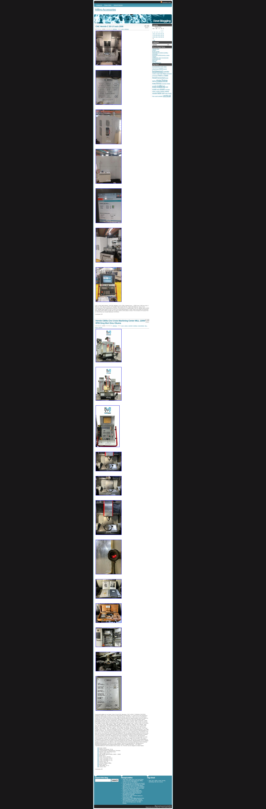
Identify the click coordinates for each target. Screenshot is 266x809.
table (159, 93)
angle (162, 66)
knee (166, 78)
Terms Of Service (118, 5)
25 (154, 37)
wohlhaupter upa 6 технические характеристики (160, 58)
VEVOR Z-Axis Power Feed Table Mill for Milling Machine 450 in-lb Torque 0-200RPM (133, 786)
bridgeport (157, 71)
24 (153, 37)
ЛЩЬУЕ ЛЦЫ (155, 49)
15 (161, 33)
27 (158, 37)
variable (160, 96)
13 (158, 33)
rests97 (154, 50)
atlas (165, 67)
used (156, 96)
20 (158, 35)
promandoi (155, 54)
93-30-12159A (155, 51)
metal (168, 83)
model (154, 89)
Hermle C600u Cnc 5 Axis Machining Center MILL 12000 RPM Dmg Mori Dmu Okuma (120, 322)
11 (154, 33)
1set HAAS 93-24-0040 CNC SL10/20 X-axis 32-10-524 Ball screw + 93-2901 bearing (133, 802)
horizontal (161, 78)
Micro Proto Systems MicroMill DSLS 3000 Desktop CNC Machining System (133, 789)
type (153, 96)
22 (161, 35)
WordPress (169, 806)
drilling (164, 73)
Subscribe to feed (166, 2)
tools (169, 93)
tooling (166, 93)
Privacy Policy (107, 5)
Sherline (154, 61)
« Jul (154, 40)
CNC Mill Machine (156, 62)
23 (163, 35)
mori (96, 327)
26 (156, 37)
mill (146, 325)
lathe (154, 81)
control (154, 73)
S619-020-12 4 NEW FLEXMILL (160, 52)
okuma (100, 327)
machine (162, 80)
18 (154, 35)
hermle (115, 29)
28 (159, 37)
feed (160, 75)
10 (153, 33)
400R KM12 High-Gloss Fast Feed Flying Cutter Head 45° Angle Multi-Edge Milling (133, 780)
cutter (158, 73)
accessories (156, 67)
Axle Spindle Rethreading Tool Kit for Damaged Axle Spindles (132, 794)
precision (167, 89)
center (130, 325)
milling (161, 86)
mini (166, 87)
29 (161, 37)
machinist (164, 83)
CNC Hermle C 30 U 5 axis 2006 (109, 26)
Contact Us (99, 5)
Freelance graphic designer (166, 807)
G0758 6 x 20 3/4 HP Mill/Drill (130, 782)
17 (153, 35)
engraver (169, 73)
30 (163, 37)
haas (166, 75)
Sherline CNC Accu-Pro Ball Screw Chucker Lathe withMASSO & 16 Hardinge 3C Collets (134, 784)
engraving (155, 75)
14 (159, 33)
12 (156, 33)
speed (167, 91)
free (163, 75)
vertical (167, 95)
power (162, 89)
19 (156, 35)
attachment (155, 69)
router (158, 91)
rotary (154, 91)
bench (165, 69)
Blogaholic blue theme (150, 807)
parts (158, 89)
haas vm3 (154, 60)
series (162, 91)
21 (159, 35)
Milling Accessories (105, 9)
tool (163, 93)
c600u (126, 325)
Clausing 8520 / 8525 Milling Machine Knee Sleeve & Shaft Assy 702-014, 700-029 (133, 799)
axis (122, 29)
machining (141, 325)
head (154, 78)
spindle (154, 93)
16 (163, 33)
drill (161, 73)
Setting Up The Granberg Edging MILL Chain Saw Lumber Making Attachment (132, 791)
